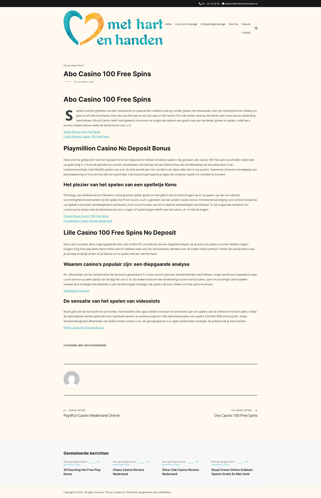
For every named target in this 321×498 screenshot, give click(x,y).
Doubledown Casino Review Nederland (88, 221)
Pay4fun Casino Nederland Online (92, 413)
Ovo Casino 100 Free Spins (235, 413)
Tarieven (246, 24)
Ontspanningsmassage (213, 24)
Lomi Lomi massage (186, 24)
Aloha (169, 24)
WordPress (165, 492)
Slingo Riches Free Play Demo (82, 132)
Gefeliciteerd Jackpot (76, 291)
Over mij (233, 24)
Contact (246, 32)
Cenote (118, 492)
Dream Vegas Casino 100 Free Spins (86, 216)
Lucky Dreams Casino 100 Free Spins (86, 136)
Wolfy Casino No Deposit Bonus (84, 327)
